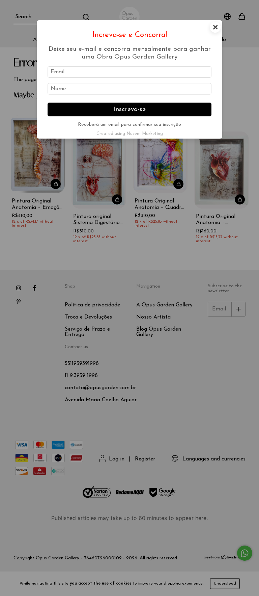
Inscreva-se (129, 109)
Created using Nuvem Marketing (129, 134)
